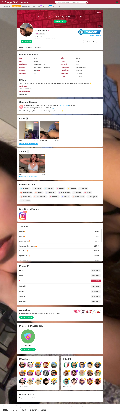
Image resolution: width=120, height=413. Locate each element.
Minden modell (6, 6)
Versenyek (46, 6)
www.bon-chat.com (22, 405)
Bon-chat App (57, 6)
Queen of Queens (63, 105)
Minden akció (36, 6)
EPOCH (39, 405)
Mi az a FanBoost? (95, 35)
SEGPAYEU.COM (47, 405)
